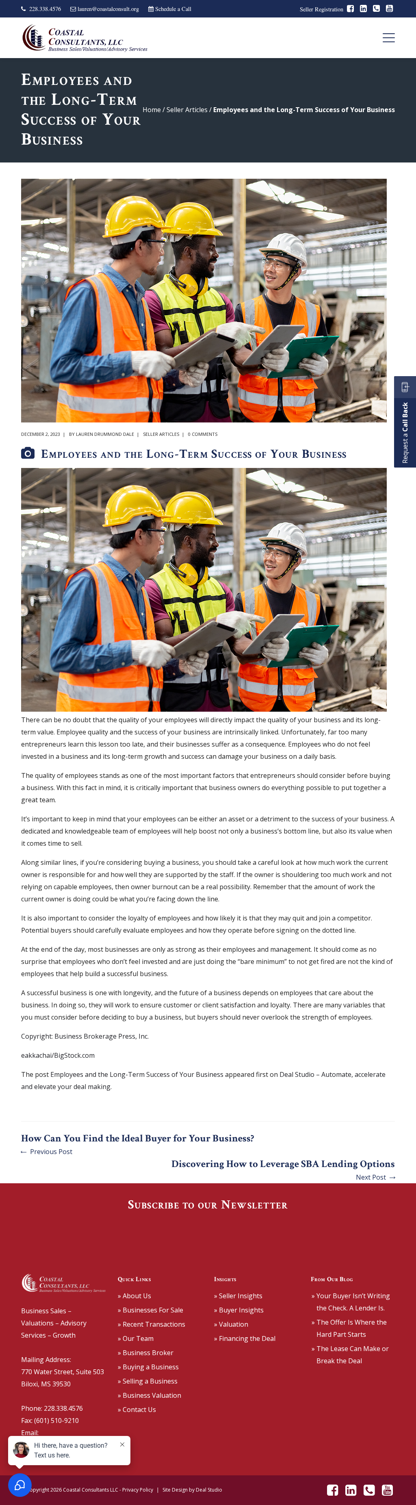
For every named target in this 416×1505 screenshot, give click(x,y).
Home (152, 109)
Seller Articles (187, 109)
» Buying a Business (148, 1366)
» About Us (134, 1295)
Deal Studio (209, 1489)
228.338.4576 (45, 9)
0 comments (202, 434)
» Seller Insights (238, 1295)
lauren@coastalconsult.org (108, 9)
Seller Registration (321, 9)
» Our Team (136, 1338)
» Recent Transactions (151, 1324)
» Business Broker (145, 1352)
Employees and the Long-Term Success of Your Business (136, 1074)
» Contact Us (137, 1409)
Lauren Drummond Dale (105, 434)
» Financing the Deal (244, 1338)
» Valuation (231, 1324)
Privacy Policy (137, 1489)
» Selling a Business (148, 1381)
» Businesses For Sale (150, 1310)
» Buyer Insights (239, 1310)
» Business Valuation (149, 1395)
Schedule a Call (173, 9)
